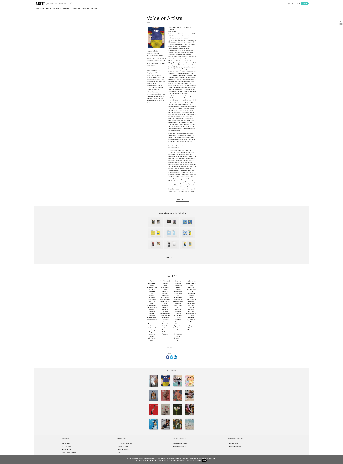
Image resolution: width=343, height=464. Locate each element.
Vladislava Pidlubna (165, 333)
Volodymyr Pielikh (152, 292)
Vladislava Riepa (165, 284)
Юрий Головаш (191, 314)
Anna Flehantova (178, 333)
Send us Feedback (235, 446)
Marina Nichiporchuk (152, 327)
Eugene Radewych (152, 296)
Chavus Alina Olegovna (152, 300)
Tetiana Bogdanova (178, 290)
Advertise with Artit (179, 446)
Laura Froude (165, 297)
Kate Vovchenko (191, 286)
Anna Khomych (178, 330)
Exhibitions (57, 8)
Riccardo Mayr (165, 314)
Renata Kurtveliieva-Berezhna (178, 310)
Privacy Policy (66, 449)
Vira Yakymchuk (165, 281)
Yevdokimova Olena (165, 321)
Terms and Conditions (69, 453)
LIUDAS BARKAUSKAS (152, 337)
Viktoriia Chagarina (152, 311)
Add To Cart (182, 199)
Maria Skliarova (178, 328)
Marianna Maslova (165, 329)
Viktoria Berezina (191, 317)
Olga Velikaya (178, 326)
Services (94, 8)
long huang (165, 287)
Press (119, 453)
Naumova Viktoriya (165, 308)
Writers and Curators (125, 443)
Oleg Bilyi (178, 314)
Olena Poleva (178, 293)
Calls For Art (40, 8)
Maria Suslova (178, 299)
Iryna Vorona (191, 324)
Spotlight (66, 8)
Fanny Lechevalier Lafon (152, 283)
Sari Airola (191, 305)
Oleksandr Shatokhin (165, 325)
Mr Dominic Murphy (191, 331)
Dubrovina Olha (165, 316)
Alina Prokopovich (191, 292)
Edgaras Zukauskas (151, 333)
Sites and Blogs (123, 446)
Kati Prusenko (165, 301)
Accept (204, 460)
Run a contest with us (180, 443)
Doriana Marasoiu (191, 308)
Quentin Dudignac (152, 315)
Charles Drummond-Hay (178, 338)
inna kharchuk (191, 289)
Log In (298, 4)
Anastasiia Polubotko (152, 323)
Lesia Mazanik (191, 322)
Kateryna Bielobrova (178, 323)
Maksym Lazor (191, 283)
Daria (152, 340)
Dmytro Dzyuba (191, 320)
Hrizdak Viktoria (152, 287)
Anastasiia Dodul (178, 286)
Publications (76, 8)
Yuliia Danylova (165, 299)
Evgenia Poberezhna (165, 294)
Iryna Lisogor (152, 330)
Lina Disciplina (191, 299)
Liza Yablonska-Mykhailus (178, 317)
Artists (48, 8)
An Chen (178, 320)
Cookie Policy (66, 446)
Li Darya (152, 289)
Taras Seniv (165, 318)
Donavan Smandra (165, 304)
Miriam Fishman (152, 307)
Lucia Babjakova (152, 320)
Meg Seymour (151, 318)
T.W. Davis (165, 312)
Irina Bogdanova (178, 296)
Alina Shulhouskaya (152, 304)
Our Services (66, 443)
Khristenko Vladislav (178, 282)
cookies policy (197, 460)
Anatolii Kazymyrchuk (191, 296)
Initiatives (86, 8)
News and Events (123, 449)
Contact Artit (233, 443)
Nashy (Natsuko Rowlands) (178, 302)
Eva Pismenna (191, 281)
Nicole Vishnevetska (165, 290)
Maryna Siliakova (191, 327)
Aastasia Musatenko (191, 302)
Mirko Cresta (191, 312)
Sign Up (304, 3)
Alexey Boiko (178, 305)
